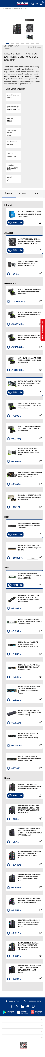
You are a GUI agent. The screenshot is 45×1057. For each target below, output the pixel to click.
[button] (7, 43)
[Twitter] (17, 1006)
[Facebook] (11, 1006)
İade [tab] (36, 193)
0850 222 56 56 (35, 1001)
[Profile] (37, 4)
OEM (24, 8)
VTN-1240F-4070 (33, 8)
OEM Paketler (16, 8)
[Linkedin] (22, 1006)
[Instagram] (33, 1006)
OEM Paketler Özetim (43, 330)
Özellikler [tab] (8, 193)
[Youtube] (27, 1006)
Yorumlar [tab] (22, 193)
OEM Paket (6, 8)
